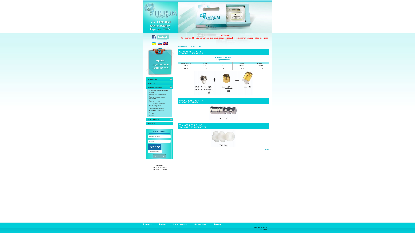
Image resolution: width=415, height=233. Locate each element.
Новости (151, 83)
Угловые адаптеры (155, 106)
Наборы (151, 115)
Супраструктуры (154, 101)
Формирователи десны (156, 108)
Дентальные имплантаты (157, 94)
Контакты (151, 123)
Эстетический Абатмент (157, 103)
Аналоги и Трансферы (156, 110)
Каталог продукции (155, 87)
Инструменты (153, 113)
